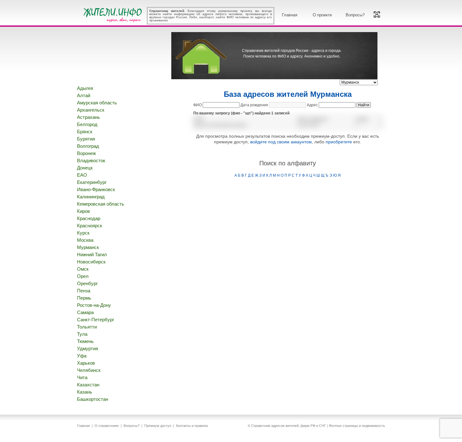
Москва (85, 240)
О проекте (322, 15)
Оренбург (87, 283)
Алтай (83, 95)
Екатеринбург (92, 182)
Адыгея (85, 88)
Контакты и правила (192, 426)
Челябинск (89, 370)
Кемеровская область (100, 204)
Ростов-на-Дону (94, 305)
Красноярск (89, 225)
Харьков (86, 363)
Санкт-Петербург (95, 319)
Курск (83, 232)
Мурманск (88, 247)
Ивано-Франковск (96, 189)
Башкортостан (92, 399)
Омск (83, 269)
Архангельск (90, 110)
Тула (82, 334)
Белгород (87, 124)
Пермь (84, 298)
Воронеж (86, 153)
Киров (83, 211)
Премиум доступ (157, 426)
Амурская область (97, 102)
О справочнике (107, 426)
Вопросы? (355, 15)
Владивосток (91, 160)
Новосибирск (91, 261)
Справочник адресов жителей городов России (114, 14)
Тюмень (85, 341)
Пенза (83, 290)
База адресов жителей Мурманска (288, 94)
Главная (289, 15)
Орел (83, 276)
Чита (82, 377)
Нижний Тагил (92, 254)
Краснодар (88, 218)
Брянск (84, 131)
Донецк (85, 167)
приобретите (339, 141)
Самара (85, 312)
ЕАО (82, 175)
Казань (84, 392)
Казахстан (88, 384)
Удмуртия (87, 348)
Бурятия (86, 138)
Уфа (81, 355)
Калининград (91, 196)
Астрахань (88, 117)
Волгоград (88, 146)
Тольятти (87, 326)
